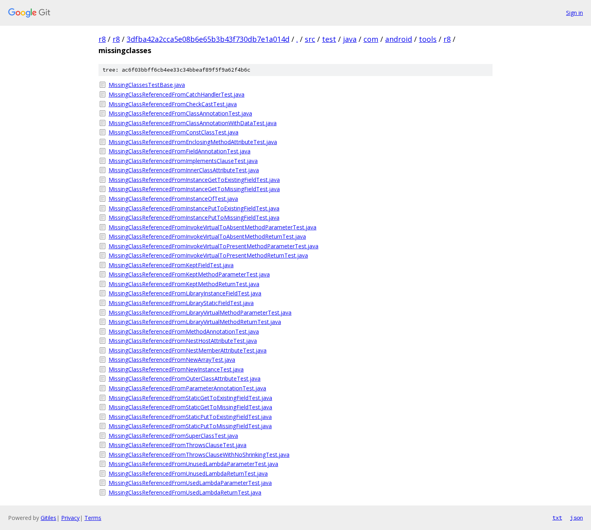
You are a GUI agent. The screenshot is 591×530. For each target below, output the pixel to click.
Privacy (70, 518)
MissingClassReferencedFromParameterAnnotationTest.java (187, 388)
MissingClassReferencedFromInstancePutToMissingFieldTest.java (194, 217)
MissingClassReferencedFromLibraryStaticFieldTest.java (181, 303)
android (398, 39)
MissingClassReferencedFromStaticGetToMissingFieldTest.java (190, 407)
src (310, 39)
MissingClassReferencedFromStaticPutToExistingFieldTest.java (190, 417)
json (576, 517)
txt (557, 517)
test (329, 39)
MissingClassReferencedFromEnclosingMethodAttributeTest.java (193, 142)
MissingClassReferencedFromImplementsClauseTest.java (183, 161)
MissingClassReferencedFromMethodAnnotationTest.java (184, 331)
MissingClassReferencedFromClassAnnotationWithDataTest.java (193, 123)
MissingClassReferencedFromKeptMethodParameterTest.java (189, 274)
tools (428, 39)
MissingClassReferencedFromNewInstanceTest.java (176, 369)
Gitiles (48, 518)
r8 (102, 39)
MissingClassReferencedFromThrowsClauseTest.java (177, 445)
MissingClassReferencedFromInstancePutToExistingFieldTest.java (194, 208)
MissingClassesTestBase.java (147, 85)
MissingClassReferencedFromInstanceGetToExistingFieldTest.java (194, 180)
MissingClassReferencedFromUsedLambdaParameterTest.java (190, 483)
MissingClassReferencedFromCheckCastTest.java (173, 104)
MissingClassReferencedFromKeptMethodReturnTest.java (184, 284)
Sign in (574, 12)
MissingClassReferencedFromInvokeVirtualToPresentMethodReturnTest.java (208, 255)
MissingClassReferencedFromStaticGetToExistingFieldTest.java (190, 398)
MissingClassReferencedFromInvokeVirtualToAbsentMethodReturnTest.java (207, 236)
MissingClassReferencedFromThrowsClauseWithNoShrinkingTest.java (199, 454)
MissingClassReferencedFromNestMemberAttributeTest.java (188, 350)
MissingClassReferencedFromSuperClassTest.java (173, 435)
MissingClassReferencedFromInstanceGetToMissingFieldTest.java (194, 189)
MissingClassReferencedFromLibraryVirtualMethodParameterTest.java (200, 312)
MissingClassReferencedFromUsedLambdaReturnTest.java (185, 492)
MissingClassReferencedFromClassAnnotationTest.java (180, 113)
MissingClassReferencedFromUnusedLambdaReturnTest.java (188, 473)
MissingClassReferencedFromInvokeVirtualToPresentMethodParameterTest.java (213, 246)
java (350, 39)
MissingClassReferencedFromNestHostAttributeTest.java (183, 340)
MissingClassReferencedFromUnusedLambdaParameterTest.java (193, 464)
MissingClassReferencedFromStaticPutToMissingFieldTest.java (190, 426)
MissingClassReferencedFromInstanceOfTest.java (173, 198)
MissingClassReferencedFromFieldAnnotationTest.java (179, 151)
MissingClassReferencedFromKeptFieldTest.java (171, 265)
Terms (92, 518)
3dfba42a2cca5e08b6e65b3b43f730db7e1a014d (208, 39)
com (370, 39)
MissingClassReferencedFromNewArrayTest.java (172, 359)
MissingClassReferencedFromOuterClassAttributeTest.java (185, 378)
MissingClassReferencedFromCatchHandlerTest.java (176, 94)
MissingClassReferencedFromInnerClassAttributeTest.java (184, 170)
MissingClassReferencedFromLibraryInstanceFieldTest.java (185, 293)
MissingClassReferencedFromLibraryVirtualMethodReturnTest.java (195, 322)
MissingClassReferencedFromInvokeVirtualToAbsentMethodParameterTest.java (212, 227)
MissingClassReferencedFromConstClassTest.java (173, 132)
